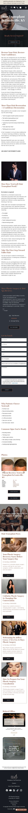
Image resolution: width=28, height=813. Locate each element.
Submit (7, 389)
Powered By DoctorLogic (14, 809)
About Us (14, 521)
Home (4, 23)
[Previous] (4, 472)
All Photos (14, 498)
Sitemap (14, 804)
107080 (15, 486)
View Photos (14, 491)
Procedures (9, 23)
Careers (14, 783)
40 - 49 (14, 480)
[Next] (23, 472)
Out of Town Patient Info (14, 786)
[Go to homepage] (4, 8)
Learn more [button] (15, 383)
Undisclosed (16, 484)
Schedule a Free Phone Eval (14, 780)
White (14, 482)
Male (14, 481)
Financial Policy (14, 803)
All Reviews (14, 327)
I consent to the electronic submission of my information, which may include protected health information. (13, 381)
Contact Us (14, 42)
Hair (13, 23)
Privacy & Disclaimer (14, 801)
